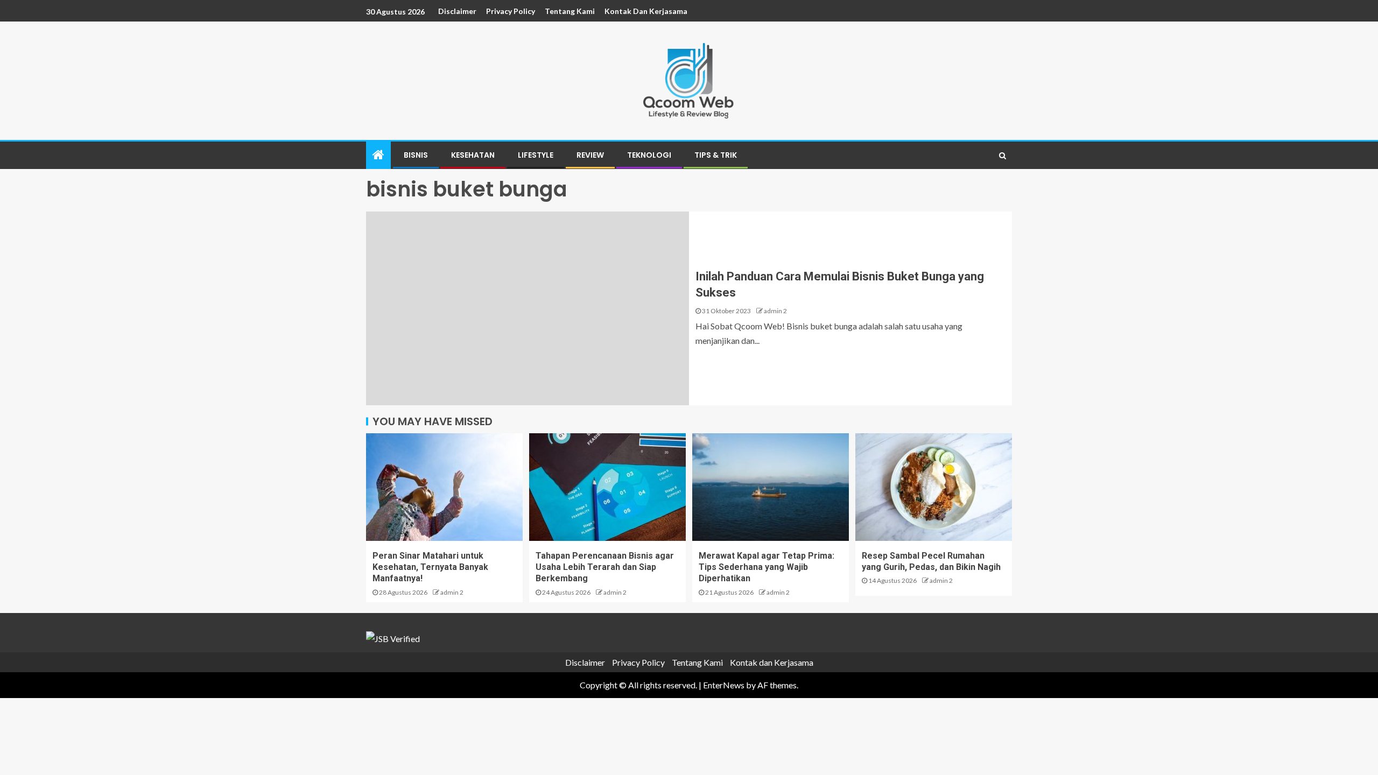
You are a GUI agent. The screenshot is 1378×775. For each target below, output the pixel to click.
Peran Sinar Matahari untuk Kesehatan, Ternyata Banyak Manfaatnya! (430, 567)
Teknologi (649, 155)
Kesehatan (473, 155)
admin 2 (775, 311)
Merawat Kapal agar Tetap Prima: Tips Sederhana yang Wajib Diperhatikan (766, 567)
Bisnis (416, 155)
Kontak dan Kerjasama (645, 11)
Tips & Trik (715, 155)
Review (590, 155)
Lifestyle (535, 155)
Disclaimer (457, 11)
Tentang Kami (570, 11)
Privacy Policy (510, 11)
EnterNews (723, 685)
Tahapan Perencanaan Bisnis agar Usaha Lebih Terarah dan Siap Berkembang (605, 567)
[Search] (1002, 155)
